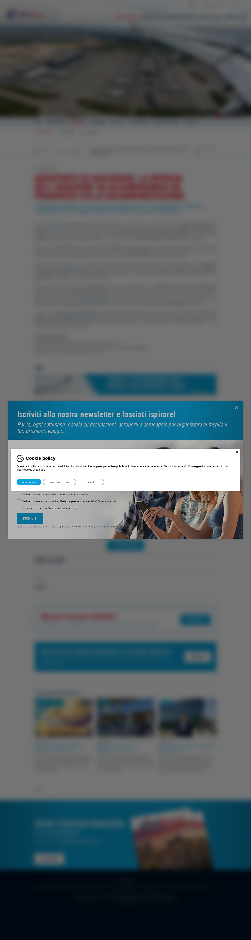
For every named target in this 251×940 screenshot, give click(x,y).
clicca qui (38, 469)
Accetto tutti (29, 482)
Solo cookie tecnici (59, 482)
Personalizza (90, 482)
